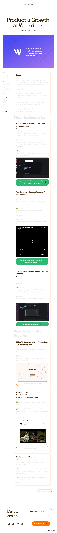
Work (29, 4)
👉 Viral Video (20, 418)
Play (32, 4)
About (24, 4)
